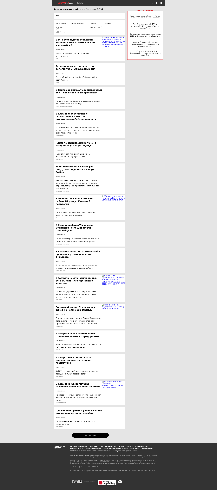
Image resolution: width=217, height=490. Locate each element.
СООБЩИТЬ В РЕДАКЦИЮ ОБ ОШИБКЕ (125, 451)
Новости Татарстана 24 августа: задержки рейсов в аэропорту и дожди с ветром (145, 44)
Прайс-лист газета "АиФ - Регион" (115, 448)
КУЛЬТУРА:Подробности (64, 106)
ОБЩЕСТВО (59, 376)
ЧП (56, 217)
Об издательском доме (78, 446)
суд (57, 58)
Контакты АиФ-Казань (93, 448)
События (59, 299)
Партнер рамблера (89, 481)
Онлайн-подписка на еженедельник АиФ (132, 446)
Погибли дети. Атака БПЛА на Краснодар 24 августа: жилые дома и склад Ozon (145, 53)
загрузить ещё (90, 435)
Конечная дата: (95, 28)
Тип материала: (61, 23)
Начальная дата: (59, 28)
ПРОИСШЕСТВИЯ (61, 270)
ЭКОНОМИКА (60, 350)
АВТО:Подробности (62, 191)
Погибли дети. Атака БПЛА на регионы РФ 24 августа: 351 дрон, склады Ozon (145, 26)
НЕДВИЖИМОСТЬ (61, 135)
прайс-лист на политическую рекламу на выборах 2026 (90, 451)
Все (57, 16)
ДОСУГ (58, 82)
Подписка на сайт (76, 448)
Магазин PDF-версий (108, 446)
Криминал (59, 159)
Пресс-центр (94, 446)
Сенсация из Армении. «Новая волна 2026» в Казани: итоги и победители (145, 35)
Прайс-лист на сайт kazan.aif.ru (141, 448)
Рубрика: (93, 23)
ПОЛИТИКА (59, 326)
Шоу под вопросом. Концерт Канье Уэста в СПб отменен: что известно (145, 17)
